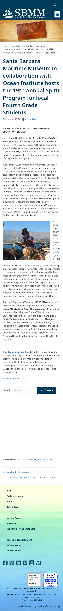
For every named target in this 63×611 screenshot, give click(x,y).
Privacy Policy (14, 545)
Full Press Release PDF (14, 378)
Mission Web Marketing (48, 606)
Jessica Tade (30, 119)
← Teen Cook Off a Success (16, 472)
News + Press (14, 518)
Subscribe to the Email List (21, 528)
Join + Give (12, 507)
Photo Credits (14, 550)
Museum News (12, 420)
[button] (56, 5)
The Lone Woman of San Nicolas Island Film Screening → (31, 477)
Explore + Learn (15, 496)
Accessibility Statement (19, 540)
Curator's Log (12, 407)
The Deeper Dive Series (16, 429)
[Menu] (57, 14)
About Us (11, 523)
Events (8, 411)
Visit (9, 490)
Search (7, 390)
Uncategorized (12, 434)
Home (6, 46)
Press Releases (12, 425)
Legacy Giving (12, 416)
